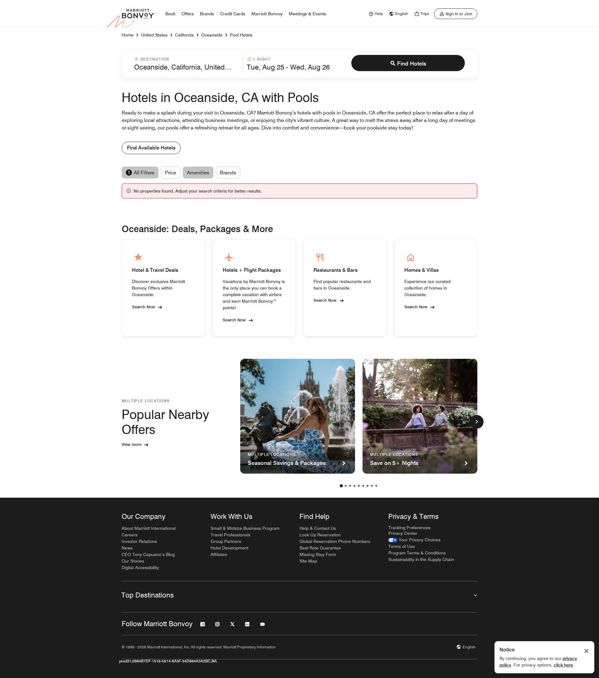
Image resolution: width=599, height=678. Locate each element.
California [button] (184, 34)
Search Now (143, 306)
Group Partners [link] (226, 541)
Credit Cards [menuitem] (232, 13)
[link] (375, 13)
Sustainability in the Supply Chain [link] (421, 559)
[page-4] (354, 486)
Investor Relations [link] (139, 541)
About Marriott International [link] (149, 528)
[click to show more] (477, 422)
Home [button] (128, 34)
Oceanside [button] (211, 34)
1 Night (261, 59)
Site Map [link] (308, 560)
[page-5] (359, 486)
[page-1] (341, 486)
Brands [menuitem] (207, 13)
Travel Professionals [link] (231, 534)
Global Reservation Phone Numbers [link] (335, 541)
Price (170, 173)
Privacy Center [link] (402, 533)
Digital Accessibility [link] (140, 567)
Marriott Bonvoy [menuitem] (267, 13)
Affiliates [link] (219, 554)
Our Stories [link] (133, 560)
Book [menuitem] (170, 13)
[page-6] (363, 486)
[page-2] (346, 486)
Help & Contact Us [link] (318, 528)
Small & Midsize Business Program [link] (245, 528)
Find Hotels (411, 63)
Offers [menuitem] (188, 13)
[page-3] (350, 486)
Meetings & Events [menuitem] (307, 13)
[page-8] (372, 486)
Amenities (198, 173)
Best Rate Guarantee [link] (320, 547)
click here (563, 664)
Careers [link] (130, 534)
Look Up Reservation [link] (320, 534)
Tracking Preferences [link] (409, 527)
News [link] (127, 547)
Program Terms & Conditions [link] (417, 552)
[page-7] (367, 486)
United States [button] (154, 34)
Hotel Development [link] (229, 547)
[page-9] (376, 486)
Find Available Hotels (151, 148)
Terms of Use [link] (401, 546)
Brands (228, 173)
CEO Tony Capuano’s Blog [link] (148, 554)
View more (131, 444)
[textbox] (186, 67)
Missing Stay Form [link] (318, 554)
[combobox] (186, 64)
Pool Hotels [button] (241, 34)
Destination (154, 59)
